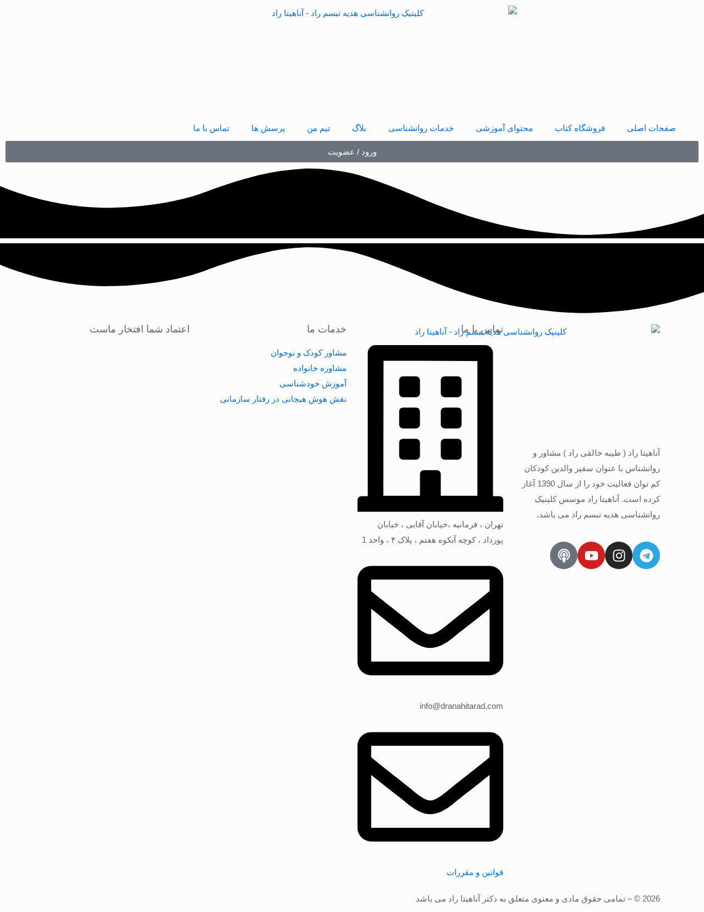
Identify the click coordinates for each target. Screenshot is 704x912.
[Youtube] (591, 555)
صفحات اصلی (651, 128)
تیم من (318, 128)
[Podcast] (564, 555)
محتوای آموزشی (504, 128)
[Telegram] (646, 555)
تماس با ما (211, 128)
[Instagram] (618, 555)
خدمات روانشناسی (421, 128)
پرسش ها (268, 128)
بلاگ (359, 128)
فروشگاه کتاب (580, 128)
